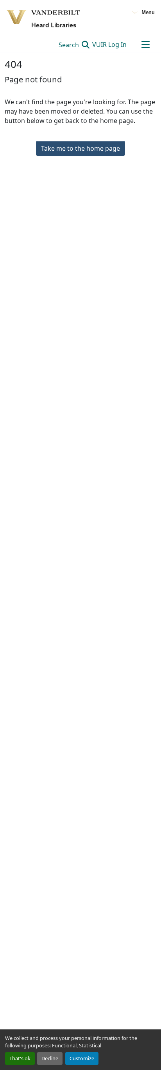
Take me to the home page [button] (80, 148)
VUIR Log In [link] (109, 44)
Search (69, 45)
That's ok (19, 1058)
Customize (82, 1058)
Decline (49, 1058)
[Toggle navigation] (145, 44)
